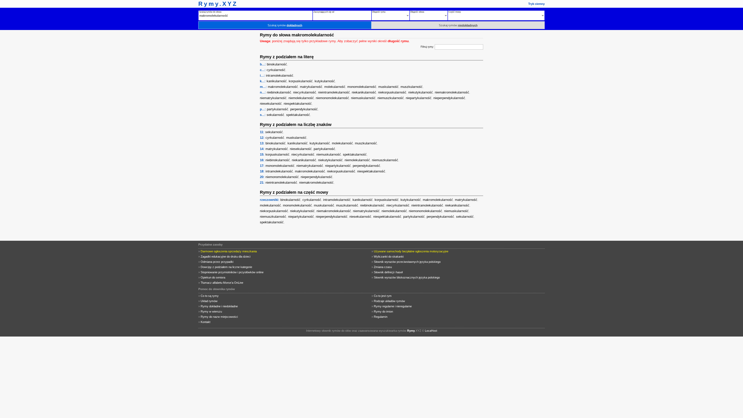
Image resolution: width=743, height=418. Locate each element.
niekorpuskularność (392, 92)
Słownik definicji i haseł (388, 272)
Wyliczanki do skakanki (389, 256)
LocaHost (431, 330)
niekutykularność (420, 92)
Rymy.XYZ (218, 4)
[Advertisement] (227, 88)
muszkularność (412, 87)
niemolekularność (301, 98)
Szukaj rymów (285, 25)
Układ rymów (209, 301)
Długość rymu (378, 12)
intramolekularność (279, 75)
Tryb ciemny (536, 3)
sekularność (275, 115)
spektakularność (298, 115)
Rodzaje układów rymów (389, 301)
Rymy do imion (383, 311)
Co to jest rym (383, 295)
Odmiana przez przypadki (217, 261)
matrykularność (311, 87)
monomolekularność (361, 87)
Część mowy (455, 12)
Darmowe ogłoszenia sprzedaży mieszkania (229, 251)
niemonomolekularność (332, 98)
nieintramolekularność (334, 92)
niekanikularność (364, 92)
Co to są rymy (210, 295)
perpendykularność (304, 109)
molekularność (334, 87)
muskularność (388, 87)
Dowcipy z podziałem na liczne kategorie (226, 267)
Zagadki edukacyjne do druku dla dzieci (225, 256)
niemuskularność (363, 98)
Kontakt (205, 322)
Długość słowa (417, 12)
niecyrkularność (304, 92)
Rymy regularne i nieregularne (393, 306)
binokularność (277, 64)
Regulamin (380, 316)
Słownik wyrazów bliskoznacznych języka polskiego (407, 277)
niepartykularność (418, 98)
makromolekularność (283, 87)
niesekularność (271, 103)
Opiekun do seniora (213, 277)
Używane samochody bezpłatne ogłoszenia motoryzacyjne (411, 251)
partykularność (277, 109)
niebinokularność (279, 92)
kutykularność (325, 81)
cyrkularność (276, 70)
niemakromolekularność (452, 92)
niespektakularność (298, 103)
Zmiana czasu (383, 267)
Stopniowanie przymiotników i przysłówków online (232, 272)
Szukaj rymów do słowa (210, 12)
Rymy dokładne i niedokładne (219, 306)
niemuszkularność (390, 98)
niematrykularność (273, 98)
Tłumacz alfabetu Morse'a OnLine (222, 282)
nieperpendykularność (449, 98)
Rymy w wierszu (211, 311)
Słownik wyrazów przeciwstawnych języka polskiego (407, 261)
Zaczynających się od (323, 12)
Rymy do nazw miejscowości (219, 316)
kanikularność (277, 81)
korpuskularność (301, 81)
